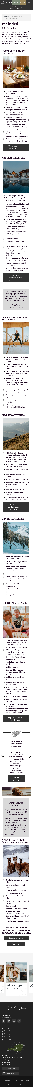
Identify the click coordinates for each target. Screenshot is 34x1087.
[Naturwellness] (16, 177)
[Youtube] (14, 1021)
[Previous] (3, 979)
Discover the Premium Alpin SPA (15, 277)
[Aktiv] (16, 338)
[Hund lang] (16, 791)
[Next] (29, 979)
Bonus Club (7, 1031)
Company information (10, 1080)
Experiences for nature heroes (15, 719)
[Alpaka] (16, 861)
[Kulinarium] (16, 72)
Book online (8, 1037)
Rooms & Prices (9, 1040)
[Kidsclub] (16, 622)
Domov (6, 16)
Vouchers (7, 1028)
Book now (16, 944)
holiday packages (16, 16)
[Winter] (16, 538)
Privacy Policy (24, 1080)
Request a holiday (16, 938)
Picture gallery (8, 1034)
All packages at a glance (14, 986)
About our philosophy (13, 147)
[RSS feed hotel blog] (19, 1021)
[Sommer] (16, 434)
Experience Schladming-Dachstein (13, 507)
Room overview (17, 778)
